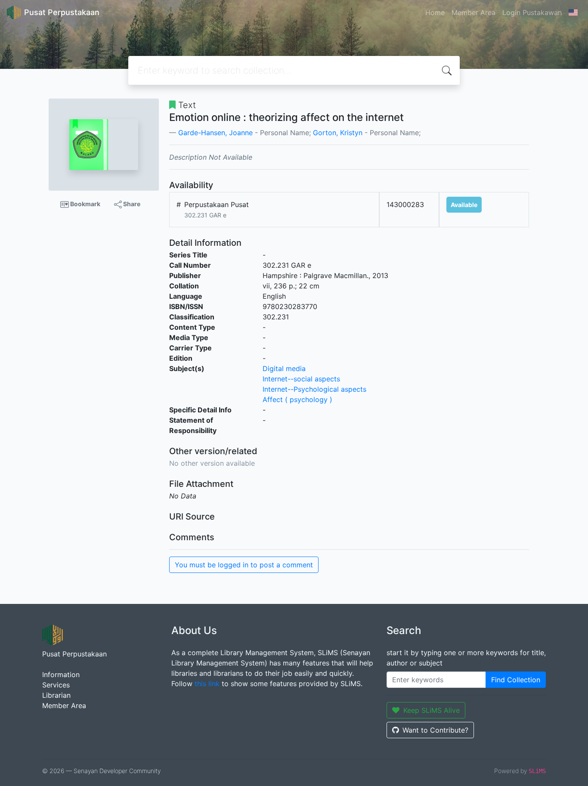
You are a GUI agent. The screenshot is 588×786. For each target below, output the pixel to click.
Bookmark (84, 203)
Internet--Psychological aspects (314, 389)
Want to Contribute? (435, 730)
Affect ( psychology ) (297, 399)
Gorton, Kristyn (337, 132)
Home (435, 12)
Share (131, 203)
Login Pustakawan (532, 12)
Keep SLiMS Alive (431, 710)
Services (56, 685)
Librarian (56, 695)
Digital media (284, 368)
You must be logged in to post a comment (244, 564)
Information (61, 674)
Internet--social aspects (301, 378)
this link (207, 683)
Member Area (473, 12)
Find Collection (515, 679)
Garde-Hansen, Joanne (215, 132)
